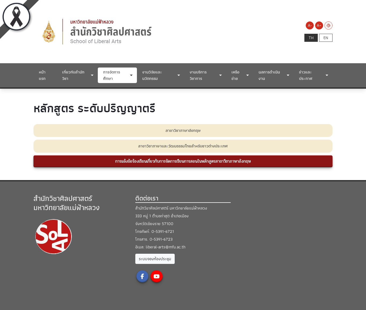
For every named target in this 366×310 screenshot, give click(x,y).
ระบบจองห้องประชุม (155, 259)
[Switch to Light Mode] (328, 25)
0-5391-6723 (161, 239)
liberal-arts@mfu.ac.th (165, 247)
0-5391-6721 (162, 231)
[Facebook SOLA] (142, 276)
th (311, 38)
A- (310, 25)
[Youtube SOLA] (157, 276)
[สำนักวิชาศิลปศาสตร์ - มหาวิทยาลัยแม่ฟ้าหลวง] (127, 31)
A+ (319, 25)
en (325, 38)
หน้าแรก (42, 75)
